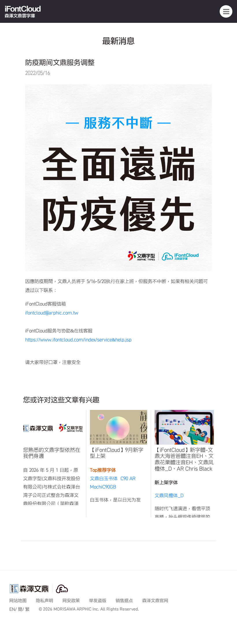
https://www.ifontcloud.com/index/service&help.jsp (78, 339)
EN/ (13, 609)
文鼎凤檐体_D (169, 495)
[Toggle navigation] (226, 11)
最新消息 (118, 41)
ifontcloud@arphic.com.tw (51, 312)
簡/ (21, 609)
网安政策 (71, 600)
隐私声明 (44, 600)
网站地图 (18, 600)
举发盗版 (97, 600)
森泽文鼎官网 (155, 600)
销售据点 (124, 600)
